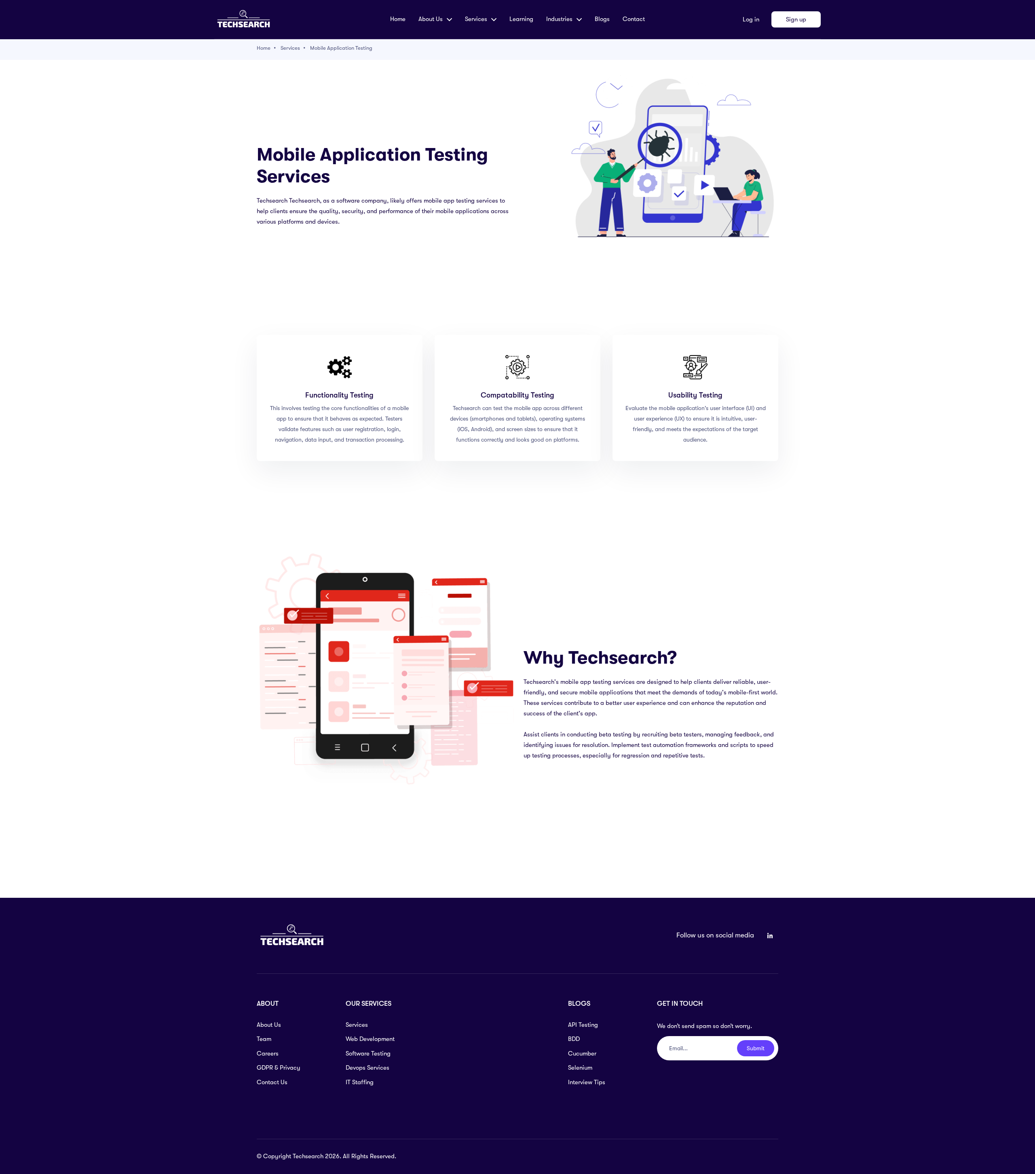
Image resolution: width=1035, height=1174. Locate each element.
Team (264, 1039)
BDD (574, 1039)
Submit (756, 1048)
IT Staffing (360, 1082)
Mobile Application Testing (341, 48)
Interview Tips (586, 1082)
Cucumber (582, 1053)
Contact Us (272, 1082)
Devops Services (367, 1067)
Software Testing (368, 1053)
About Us (269, 1024)
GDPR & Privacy (278, 1067)
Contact (634, 19)
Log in (751, 20)
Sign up (796, 19)
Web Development (370, 1039)
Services (290, 48)
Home (398, 19)
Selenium (580, 1067)
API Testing (583, 1024)
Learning (521, 19)
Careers (268, 1053)
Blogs (602, 19)
